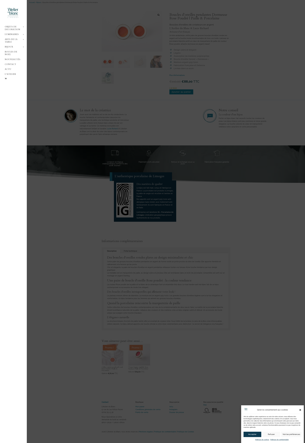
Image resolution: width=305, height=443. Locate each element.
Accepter (252, 434)
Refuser (271, 434)
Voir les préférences (291, 434)
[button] (300, 410)
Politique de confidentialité (279, 440)
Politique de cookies (262, 440)
